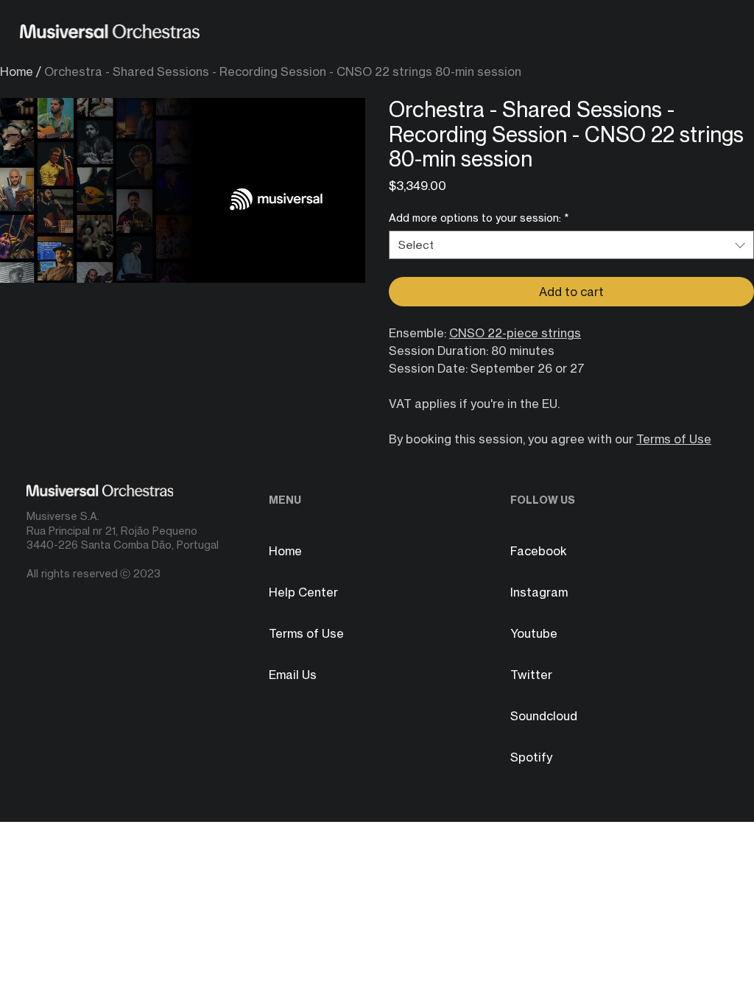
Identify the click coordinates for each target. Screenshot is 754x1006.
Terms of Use (673, 439)
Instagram (539, 592)
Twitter (531, 674)
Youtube (533, 633)
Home (16, 71)
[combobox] (571, 245)
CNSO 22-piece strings (515, 333)
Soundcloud (543, 715)
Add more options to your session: (478, 217)
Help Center (303, 592)
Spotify (531, 757)
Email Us (293, 674)
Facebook (538, 551)
